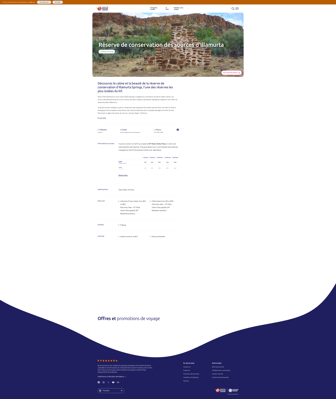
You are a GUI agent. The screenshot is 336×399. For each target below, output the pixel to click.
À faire (167, 8)
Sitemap (186, 381)
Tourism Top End (217, 374)
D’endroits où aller (153, 8)
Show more (122, 175)
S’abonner (186, 370)
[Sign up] (237, 8)
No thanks (57, 2)
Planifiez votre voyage (178, 8)
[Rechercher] (233, 8)
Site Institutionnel (218, 367)
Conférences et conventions (221, 370)
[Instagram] (103, 382)
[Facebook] (99, 382)
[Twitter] (108, 382)
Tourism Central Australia (220, 377)
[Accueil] (102, 8)
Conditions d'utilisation (191, 377)
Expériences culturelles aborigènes (111, 377)
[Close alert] (334, 2)
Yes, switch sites (44, 2)
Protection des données (191, 374)
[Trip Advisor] (118, 382)
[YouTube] (113, 382)
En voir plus (102, 118)
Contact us (186, 367)
